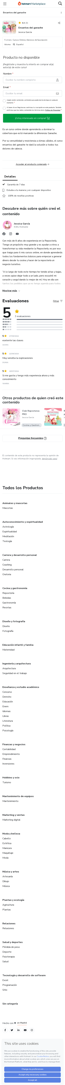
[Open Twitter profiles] (12, 1030)
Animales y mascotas (14, 503)
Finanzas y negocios (13, 744)
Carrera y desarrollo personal (19, 555)
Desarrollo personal (13, 569)
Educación (7, 701)
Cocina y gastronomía (14, 588)
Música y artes (10, 871)
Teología (7, 541)
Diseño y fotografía (13, 621)
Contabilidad (9, 749)
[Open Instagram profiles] (31, 1030)
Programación (9, 985)
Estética (6, 843)
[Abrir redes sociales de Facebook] (3, 234)
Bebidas (6, 598)
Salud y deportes (12, 942)
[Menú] (4, 3)
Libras (5, 716)
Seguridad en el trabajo (14, 673)
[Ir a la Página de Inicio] (32, 3)
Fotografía (7, 631)
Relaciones (8, 923)
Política (6, 725)
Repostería (8, 593)
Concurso (7, 692)
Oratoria (6, 574)
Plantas (6, 909)
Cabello (6, 838)
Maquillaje (7, 853)
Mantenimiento (10, 801)
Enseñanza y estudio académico (20, 687)
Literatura (7, 721)
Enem (5, 706)
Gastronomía (9, 602)
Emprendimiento (11, 754)
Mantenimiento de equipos (18, 796)
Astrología (8, 526)
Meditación (8, 536)
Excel (5, 980)
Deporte (6, 952)
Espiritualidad (9, 531)
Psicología (7, 730)
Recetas (6, 607)
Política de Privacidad (52, 110)
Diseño (6, 626)
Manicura (7, 848)
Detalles (10, 176)
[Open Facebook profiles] (5, 1030)
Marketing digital (11, 819)
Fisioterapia (8, 956)
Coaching (7, 564)
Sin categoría (10, 1003)
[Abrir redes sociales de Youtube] (17, 234)
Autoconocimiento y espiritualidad (22, 522)
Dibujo (5, 881)
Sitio (4, 990)
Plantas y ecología (13, 900)
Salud (5, 961)
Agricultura (8, 905)
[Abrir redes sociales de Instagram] (10, 234)
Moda (5, 857)
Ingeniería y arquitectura (16, 663)
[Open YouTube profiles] (25, 1030)
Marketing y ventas (13, 815)
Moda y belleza (11, 833)
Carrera (6, 560)
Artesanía (7, 876)
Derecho (6, 696)
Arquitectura (9, 668)
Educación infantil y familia (17, 645)
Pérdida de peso (11, 947)
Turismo (6, 782)
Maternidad (8, 649)
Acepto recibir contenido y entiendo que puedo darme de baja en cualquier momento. (32, 101)
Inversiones (8, 763)
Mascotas (7, 508)
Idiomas (6, 711)
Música (6, 886)
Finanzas (6, 759)
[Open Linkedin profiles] (18, 1030)
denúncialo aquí (49, 458)
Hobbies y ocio (11, 777)
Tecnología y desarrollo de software (24, 975)
